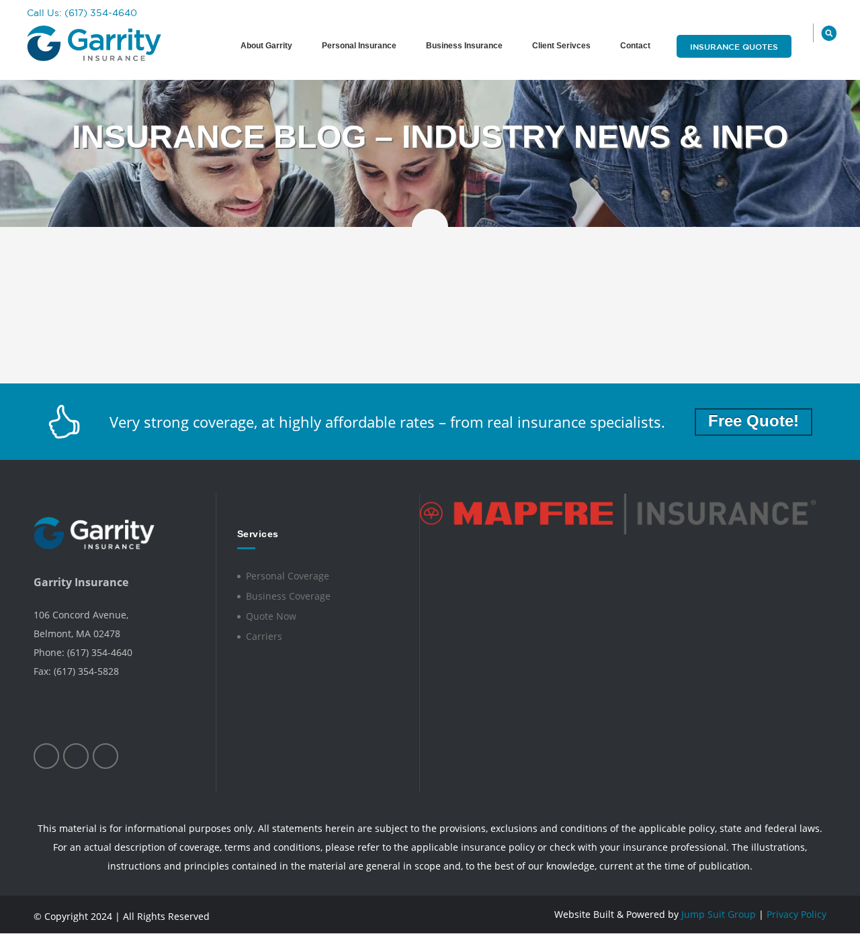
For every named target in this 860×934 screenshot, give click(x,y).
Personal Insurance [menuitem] (359, 45)
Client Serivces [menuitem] (561, 45)
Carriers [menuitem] (264, 636)
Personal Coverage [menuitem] (287, 575)
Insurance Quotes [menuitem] (734, 46)
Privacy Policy (796, 914)
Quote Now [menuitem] (271, 616)
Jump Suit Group (718, 914)
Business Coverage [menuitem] (288, 596)
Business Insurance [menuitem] (464, 45)
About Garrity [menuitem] (266, 45)
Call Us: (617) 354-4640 (82, 12)
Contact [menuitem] (635, 45)
